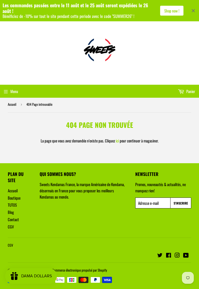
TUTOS (12, 205)
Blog (11, 212)
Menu (14, 91)
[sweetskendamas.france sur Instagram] (177, 255)
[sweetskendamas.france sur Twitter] (159, 255)
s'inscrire (181, 203)
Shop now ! (171, 11)
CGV (11, 226)
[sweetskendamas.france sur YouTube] (186, 255)
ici (117, 140)
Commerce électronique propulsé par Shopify (79, 270)
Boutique (14, 198)
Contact (13, 219)
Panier (190, 91)
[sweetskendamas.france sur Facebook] (168, 255)
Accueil (12, 104)
